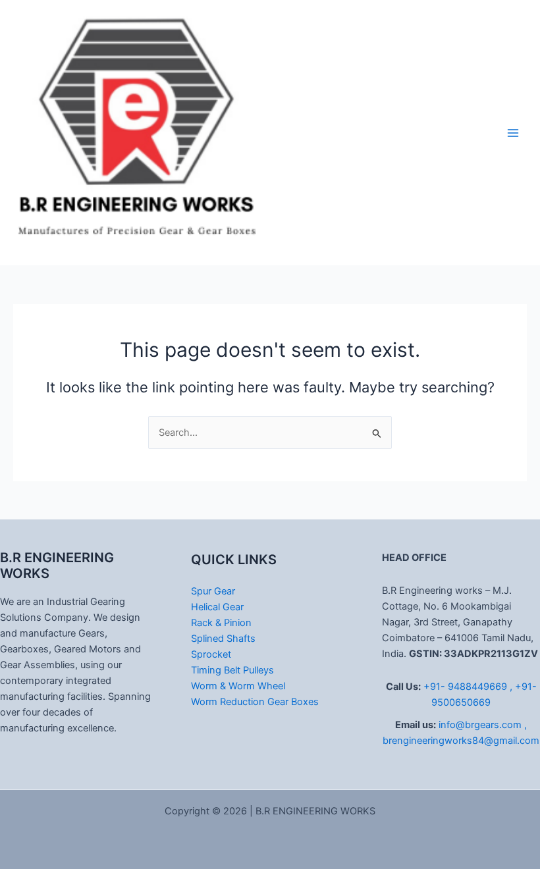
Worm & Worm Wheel (238, 686)
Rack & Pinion (221, 623)
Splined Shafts (223, 639)
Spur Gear (213, 591)
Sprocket (211, 654)
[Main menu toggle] (513, 133)
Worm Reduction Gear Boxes (255, 702)
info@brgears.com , (483, 725)
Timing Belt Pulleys (232, 670)
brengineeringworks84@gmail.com (461, 741)
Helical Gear (217, 607)
